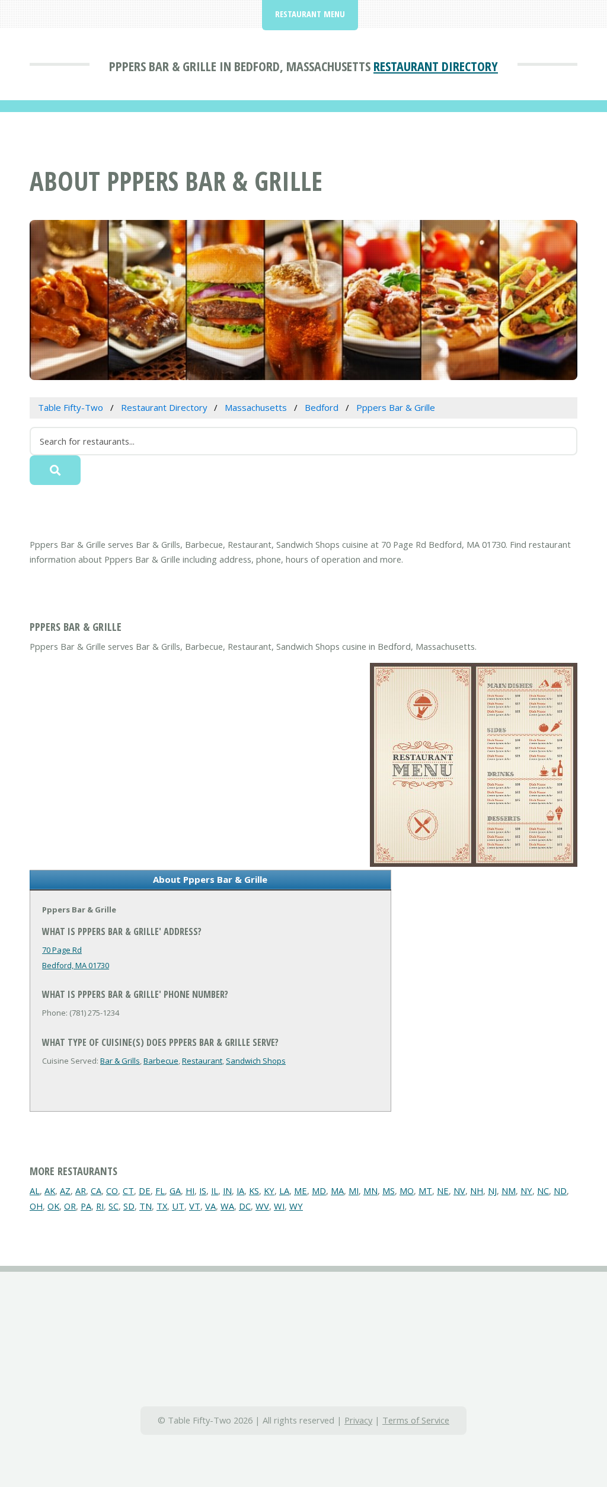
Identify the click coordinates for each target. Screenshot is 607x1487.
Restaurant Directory (435, 66)
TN (145, 1206)
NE (443, 1190)
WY (296, 1206)
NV (459, 1190)
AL (35, 1190)
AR (80, 1190)
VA (210, 1206)
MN (370, 1190)
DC (245, 1206)
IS (202, 1190)
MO (407, 1190)
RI (100, 1206)
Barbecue (160, 1060)
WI (279, 1206)
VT (194, 1206)
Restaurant (202, 1060)
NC (543, 1190)
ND (560, 1190)
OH (36, 1206)
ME (300, 1190)
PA (86, 1206)
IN (227, 1190)
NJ (492, 1190)
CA (96, 1190)
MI (354, 1190)
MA (337, 1190)
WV (262, 1206)
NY (526, 1190)
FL (160, 1190)
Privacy (358, 1420)
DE (145, 1190)
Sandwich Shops (256, 1060)
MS (388, 1190)
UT (178, 1206)
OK (53, 1206)
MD (319, 1190)
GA (175, 1190)
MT (425, 1190)
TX (161, 1206)
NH (476, 1190)
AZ (65, 1190)
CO (112, 1190)
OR (70, 1206)
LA (284, 1190)
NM (508, 1190)
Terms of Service (415, 1420)
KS (254, 1190)
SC (113, 1206)
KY (269, 1190)
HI (190, 1190)
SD (129, 1206)
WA (227, 1206)
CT (128, 1190)
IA (240, 1190)
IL (214, 1190)
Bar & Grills (120, 1060)
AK (49, 1190)
